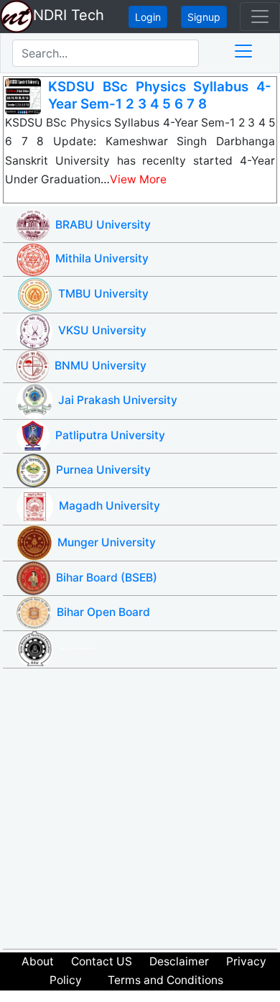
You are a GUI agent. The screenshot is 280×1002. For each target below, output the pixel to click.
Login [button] (148, 17)
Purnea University (103, 470)
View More (138, 179)
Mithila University (102, 258)
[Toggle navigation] (260, 16)
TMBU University (103, 293)
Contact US (101, 961)
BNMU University (100, 365)
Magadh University (109, 506)
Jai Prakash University (117, 400)
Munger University (106, 542)
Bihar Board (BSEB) (106, 577)
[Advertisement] (140, 808)
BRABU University (103, 224)
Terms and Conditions (165, 980)
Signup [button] (203, 17)
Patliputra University (110, 435)
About (38, 961)
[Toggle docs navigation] (243, 51)
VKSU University (102, 330)
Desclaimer (179, 961)
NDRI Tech (68, 15)
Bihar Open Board (103, 612)
